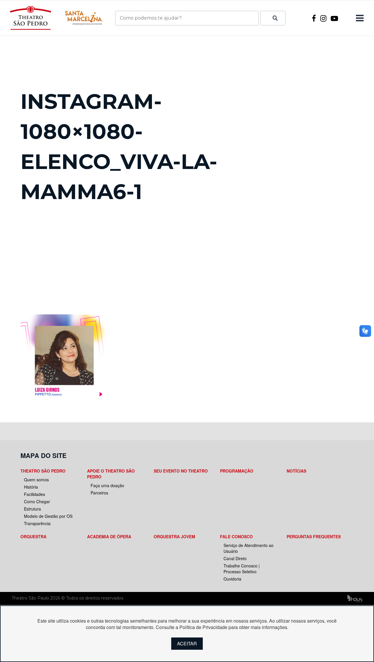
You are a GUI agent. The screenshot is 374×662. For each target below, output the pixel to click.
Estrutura (32, 509)
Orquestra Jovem (174, 536)
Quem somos (36, 479)
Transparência (37, 523)
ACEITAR (187, 643)
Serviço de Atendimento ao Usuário (248, 548)
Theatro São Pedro (42, 471)
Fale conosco (236, 536)
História (31, 487)
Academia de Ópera (109, 536)
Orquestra (33, 536)
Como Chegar (37, 501)
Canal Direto (235, 558)
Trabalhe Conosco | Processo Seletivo (242, 568)
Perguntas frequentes (314, 536)
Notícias (296, 471)
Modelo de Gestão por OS (48, 516)
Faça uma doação (107, 485)
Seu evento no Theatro (181, 471)
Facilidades (34, 494)
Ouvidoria (232, 579)
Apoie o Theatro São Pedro (111, 474)
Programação (236, 471)
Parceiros (99, 493)
